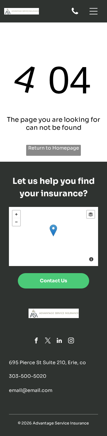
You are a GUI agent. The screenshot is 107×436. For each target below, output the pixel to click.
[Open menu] (93, 11)
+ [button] (16, 214)
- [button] (16, 222)
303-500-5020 (27, 376)
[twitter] (47, 341)
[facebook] (36, 341)
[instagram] (71, 341)
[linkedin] (59, 341)
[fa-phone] (75, 14)
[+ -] (53, 236)
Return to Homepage (53, 148)
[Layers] (91, 214)
